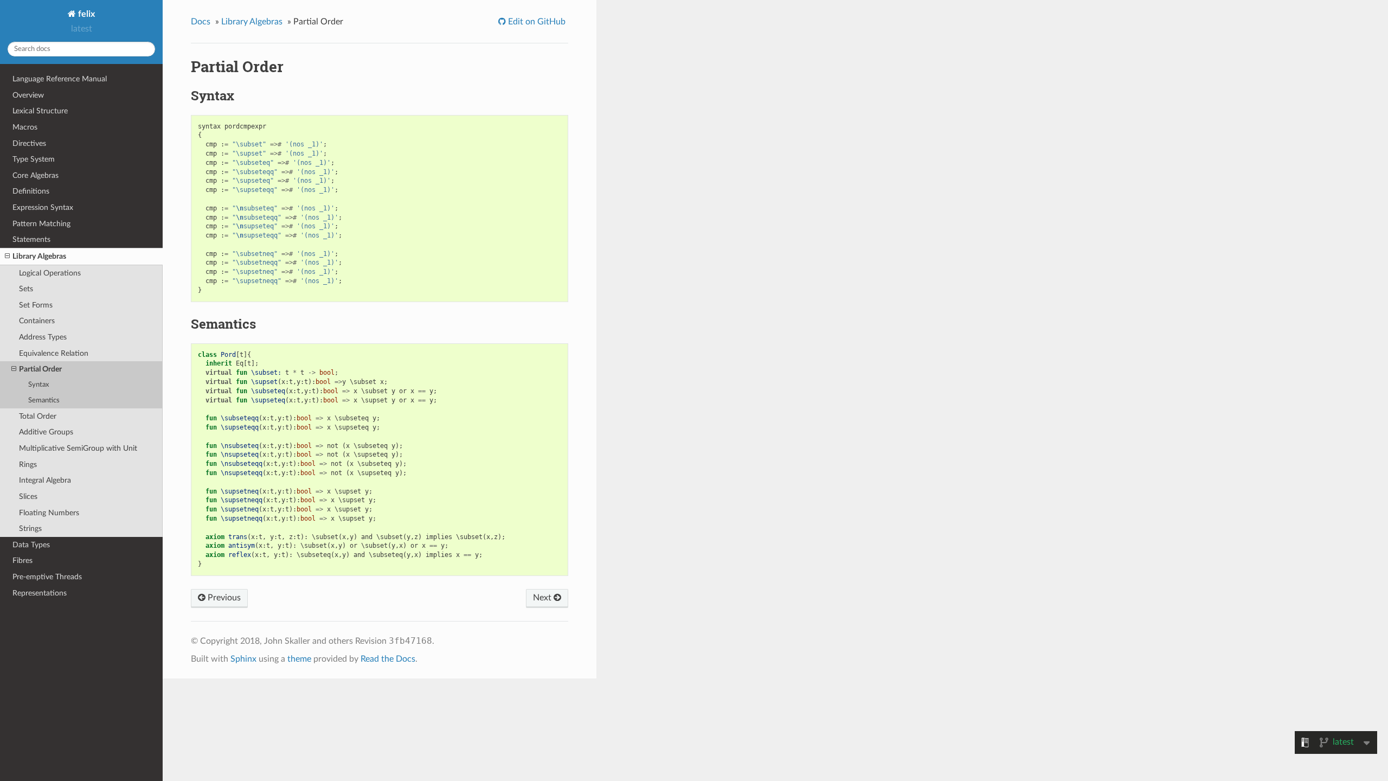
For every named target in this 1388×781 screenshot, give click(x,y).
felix (85, 14)
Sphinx (243, 659)
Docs (200, 21)
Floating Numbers (49, 513)
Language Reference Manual (59, 79)
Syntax (38, 384)
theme (299, 659)
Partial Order (40, 369)
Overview (28, 95)
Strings (30, 528)
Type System (33, 159)
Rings (28, 464)
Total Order (37, 416)
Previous (223, 597)
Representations (39, 593)
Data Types (31, 545)
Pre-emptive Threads (47, 577)
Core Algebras (35, 175)
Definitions (30, 191)
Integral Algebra (45, 480)
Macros (24, 127)
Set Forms (36, 305)
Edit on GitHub (536, 21)
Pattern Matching (41, 224)
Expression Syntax (42, 207)
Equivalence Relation (53, 353)
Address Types (43, 337)
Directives (29, 143)
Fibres (22, 560)
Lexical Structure (40, 111)
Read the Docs (388, 659)
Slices (28, 496)
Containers (37, 321)
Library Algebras (39, 256)
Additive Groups (46, 432)
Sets (26, 289)
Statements (31, 239)
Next (543, 597)
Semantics (44, 400)
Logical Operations (50, 273)
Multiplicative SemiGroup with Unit (78, 448)
